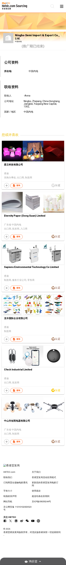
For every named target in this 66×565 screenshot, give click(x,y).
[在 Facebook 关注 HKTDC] (4, 520)
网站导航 (7, 501)
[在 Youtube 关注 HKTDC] (32, 520)
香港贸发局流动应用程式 (44, 477)
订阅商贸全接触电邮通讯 (15, 482)
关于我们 (36, 472)
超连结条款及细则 (40, 496)
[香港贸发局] (33, 467)
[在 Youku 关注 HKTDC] (38, 520)
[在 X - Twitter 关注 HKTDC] (10, 520)
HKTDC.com (9, 472)
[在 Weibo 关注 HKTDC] (21, 520)
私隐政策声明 (10, 496)
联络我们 (7, 477)
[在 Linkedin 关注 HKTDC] (16, 520)
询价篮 (33, 561)
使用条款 (36, 491)
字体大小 (7, 491)
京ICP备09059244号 (41, 501)
